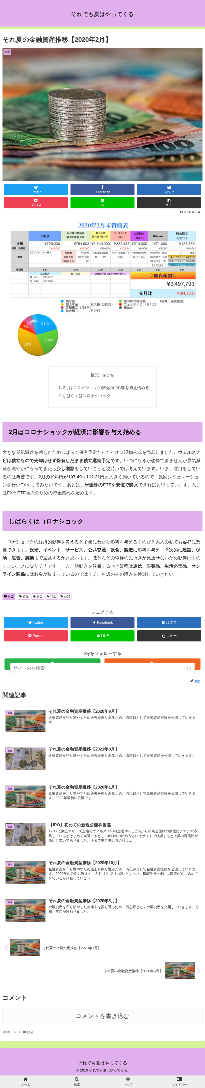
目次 (95, 375)
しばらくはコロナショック (87, 395)
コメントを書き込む (102, 1016)
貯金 (39, 596)
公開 (67, 596)
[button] (190, 669)
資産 (26, 596)
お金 (11, 596)
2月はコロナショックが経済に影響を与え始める (106, 387)
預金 (53, 596)
